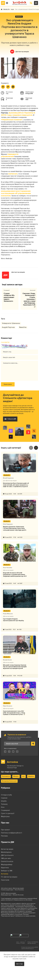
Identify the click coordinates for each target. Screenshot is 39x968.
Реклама (4, 836)
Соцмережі (5, 810)
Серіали (4, 798)
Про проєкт (5, 830)
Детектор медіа (22, 51)
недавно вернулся (22, 115)
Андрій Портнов (8, 327)
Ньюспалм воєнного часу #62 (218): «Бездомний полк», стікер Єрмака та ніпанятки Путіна (14, 712)
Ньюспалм (5, 880)
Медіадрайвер (6, 864)
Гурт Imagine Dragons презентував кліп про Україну (13, 619)
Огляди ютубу (6, 795)
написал (12, 174)
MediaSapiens (6, 852)
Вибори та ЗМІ (6, 871)
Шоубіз (3, 801)
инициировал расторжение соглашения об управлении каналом (16, 193)
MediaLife (6, 9)
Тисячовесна (6, 776)
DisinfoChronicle (7, 861)
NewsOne (22, 327)
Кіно (2, 807)
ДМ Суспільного (7, 855)
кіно (23, 776)
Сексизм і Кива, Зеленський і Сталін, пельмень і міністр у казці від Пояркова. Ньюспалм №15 (29, 299)
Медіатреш (5, 816)
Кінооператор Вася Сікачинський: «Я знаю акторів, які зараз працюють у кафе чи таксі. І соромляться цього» (16, 484)
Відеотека (5, 868)
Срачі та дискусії (7, 813)
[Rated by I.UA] (14, 935)
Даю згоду (19, 964)
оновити (5, 342)
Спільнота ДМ (12, 419)
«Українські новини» (12, 120)
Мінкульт (16, 776)
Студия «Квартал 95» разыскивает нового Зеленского (9, 297)
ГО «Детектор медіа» (9, 877)
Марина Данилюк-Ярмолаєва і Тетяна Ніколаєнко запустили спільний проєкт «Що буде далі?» (14, 528)
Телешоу (4, 804)
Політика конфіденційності (11, 833)
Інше (12, 9)
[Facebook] (3, 87)
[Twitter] (8, 87)
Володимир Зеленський (9, 781)
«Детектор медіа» (11, 893)
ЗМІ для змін (6, 858)
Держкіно (31, 776)
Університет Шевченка (11, 323)
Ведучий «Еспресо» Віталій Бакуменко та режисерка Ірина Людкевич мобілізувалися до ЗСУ (15, 574)
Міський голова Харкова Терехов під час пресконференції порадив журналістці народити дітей (14, 666)
